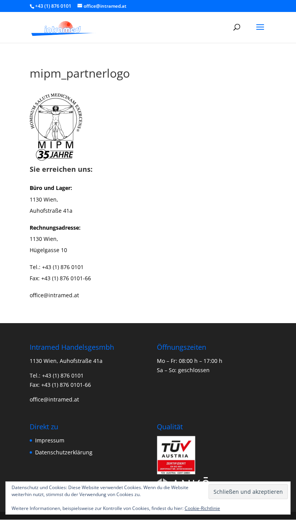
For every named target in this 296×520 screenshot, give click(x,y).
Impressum (49, 440)
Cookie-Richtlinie (202, 508)
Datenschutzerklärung (63, 452)
